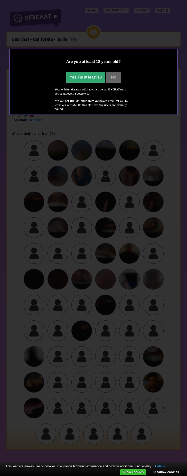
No (113, 77)
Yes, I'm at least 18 (86, 77)
